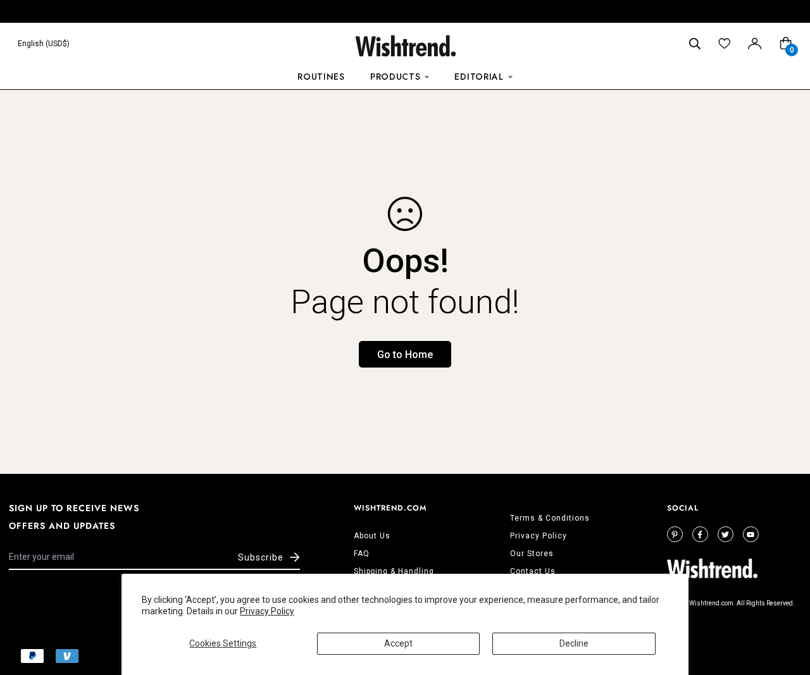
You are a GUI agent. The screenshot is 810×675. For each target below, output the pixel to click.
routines (321, 76)
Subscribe (261, 557)
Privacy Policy (267, 611)
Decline (574, 643)
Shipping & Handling (394, 571)
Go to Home (405, 355)
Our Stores (532, 553)
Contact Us (533, 571)
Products (395, 76)
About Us (372, 535)
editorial (478, 76)
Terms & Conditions (550, 518)
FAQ (362, 553)
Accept (398, 643)
